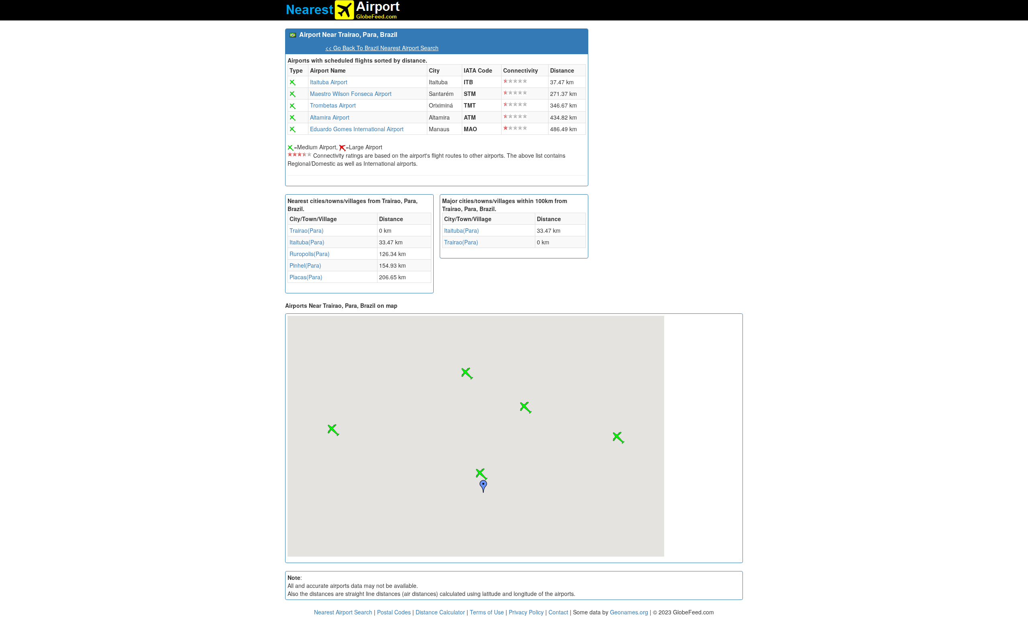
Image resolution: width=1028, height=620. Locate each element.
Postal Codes (394, 612)
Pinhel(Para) (305, 265)
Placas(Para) (306, 277)
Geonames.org (629, 612)
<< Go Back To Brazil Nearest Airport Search (382, 48)
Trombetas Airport (333, 105)
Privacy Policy (527, 612)
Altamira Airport (329, 117)
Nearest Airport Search (343, 612)
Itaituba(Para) (307, 242)
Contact (558, 612)
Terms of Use (488, 612)
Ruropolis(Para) (310, 254)
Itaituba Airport (328, 82)
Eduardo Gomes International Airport (357, 129)
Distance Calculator (440, 612)
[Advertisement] (668, 84)
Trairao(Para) (307, 230)
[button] (481, 474)
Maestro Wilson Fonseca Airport (351, 93)
